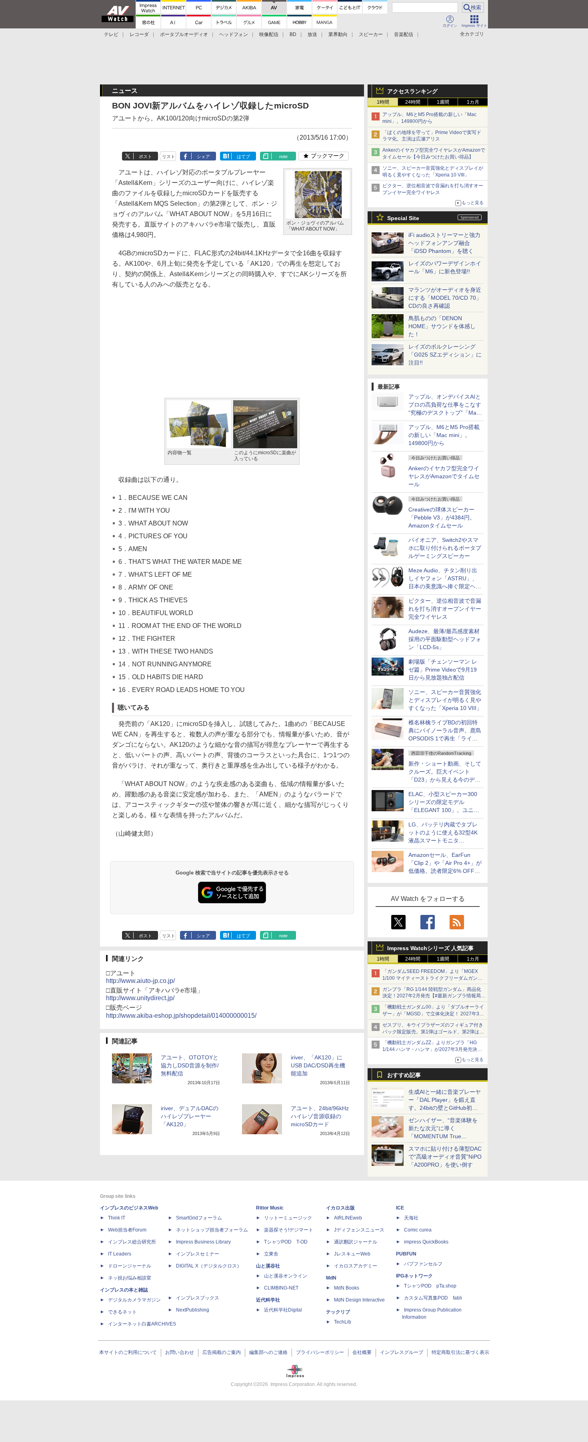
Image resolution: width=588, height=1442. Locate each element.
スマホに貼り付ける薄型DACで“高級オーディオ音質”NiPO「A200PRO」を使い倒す (445, 1156)
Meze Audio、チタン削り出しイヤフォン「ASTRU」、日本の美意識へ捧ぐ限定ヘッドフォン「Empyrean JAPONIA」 (444, 586)
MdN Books (346, 1288)
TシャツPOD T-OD (286, 1242)
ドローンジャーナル (129, 1266)
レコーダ (139, 34)
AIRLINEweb (348, 1218)
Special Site (403, 218)
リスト (168, 156)
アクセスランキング (412, 91)
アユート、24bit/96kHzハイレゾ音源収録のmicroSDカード (320, 1116)
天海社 (411, 1218)
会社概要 (362, 1352)
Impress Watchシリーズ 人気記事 (430, 948)
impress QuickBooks (426, 1242)
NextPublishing (192, 1310)
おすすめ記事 (404, 1075)
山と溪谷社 (268, 1266)
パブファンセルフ (423, 1264)
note (283, 156)
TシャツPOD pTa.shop (430, 1286)
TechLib (342, 1322)
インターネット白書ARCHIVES (142, 1324)
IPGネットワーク (414, 1276)
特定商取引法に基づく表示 (460, 1352)
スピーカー (371, 34)
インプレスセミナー (197, 1254)
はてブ (243, 156)
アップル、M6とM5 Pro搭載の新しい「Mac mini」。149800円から (444, 435)
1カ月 (473, 102)
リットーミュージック (288, 1218)
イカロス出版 (340, 1208)
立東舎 (271, 1254)
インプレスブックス (197, 1298)
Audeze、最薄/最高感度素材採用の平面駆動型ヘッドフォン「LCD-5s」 (444, 639)
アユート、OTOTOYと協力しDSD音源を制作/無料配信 (190, 1065)
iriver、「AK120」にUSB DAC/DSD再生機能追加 (318, 1065)
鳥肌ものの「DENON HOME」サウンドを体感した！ (442, 326)
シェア (203, 156)
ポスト (145, 156)
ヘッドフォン (233, 34)
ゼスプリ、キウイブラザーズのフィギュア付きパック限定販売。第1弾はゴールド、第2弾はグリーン (433, 1031)
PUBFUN (406, 1254)
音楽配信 (403, 34)
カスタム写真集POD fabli (433, 1298)
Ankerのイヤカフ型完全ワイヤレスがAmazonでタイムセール (444, 476)
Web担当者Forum (127, 1230)
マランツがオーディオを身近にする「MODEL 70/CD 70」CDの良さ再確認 (445, 298)
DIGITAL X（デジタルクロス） (209, 1266)
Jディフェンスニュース (359, 1230)
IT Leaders (119, 1254)
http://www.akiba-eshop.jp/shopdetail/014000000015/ (181, 1015)
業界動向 (338, 34)
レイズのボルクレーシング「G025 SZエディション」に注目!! (445, 354)
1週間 (443, 102)
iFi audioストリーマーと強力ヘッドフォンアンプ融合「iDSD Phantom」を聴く (444, 243)
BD (293, 34)
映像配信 (268, 34)
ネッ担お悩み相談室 (129, 1278)
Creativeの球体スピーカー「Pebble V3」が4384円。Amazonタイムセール (441, 517)
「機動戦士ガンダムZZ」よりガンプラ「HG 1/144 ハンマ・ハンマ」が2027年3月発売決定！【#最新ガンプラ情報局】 (429, 1049)
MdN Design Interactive (359, 1300)
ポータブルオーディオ (184, 34)
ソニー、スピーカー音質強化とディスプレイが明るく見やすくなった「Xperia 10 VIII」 (445, 700)
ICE (400, 1208)
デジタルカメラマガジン (134, 1300)
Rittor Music (270, 1208)
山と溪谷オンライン (285, 1276)
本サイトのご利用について (128, 1352)
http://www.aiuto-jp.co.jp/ (140, 980)
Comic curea (418, 1230)
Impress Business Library (203, 1242)
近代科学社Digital (283, 1310)
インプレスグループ (401, 1352)
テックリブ (338, 1312)
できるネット (122, 1312)
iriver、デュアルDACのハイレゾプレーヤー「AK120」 (189, 1116)
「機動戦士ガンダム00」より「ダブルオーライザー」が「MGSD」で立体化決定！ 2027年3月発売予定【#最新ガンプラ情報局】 (433, 1013)
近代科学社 (268, 1300)
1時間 (383, 102)
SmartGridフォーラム (199, 1218)
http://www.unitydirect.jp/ (140, 998)
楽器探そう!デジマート (288, 1230)
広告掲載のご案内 (221, 1352)
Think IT (116, 1218)
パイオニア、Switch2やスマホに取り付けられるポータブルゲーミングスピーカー (444, 548)
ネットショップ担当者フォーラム (212, 1230)
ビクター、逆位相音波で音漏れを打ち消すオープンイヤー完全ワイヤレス (444, 609)
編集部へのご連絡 (268, 1352)
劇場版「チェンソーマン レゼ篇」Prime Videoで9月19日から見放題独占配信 (442, 669)
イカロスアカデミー (355, 1266)
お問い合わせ (179, 1352)
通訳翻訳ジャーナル (355, 1242)
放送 (312, 34)
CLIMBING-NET (281, 1288)
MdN (331, 1278)
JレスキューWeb (352, 1254)
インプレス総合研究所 (132, 1242)
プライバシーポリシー (320, 1352)
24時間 (412, 102)
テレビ (111, 34)
